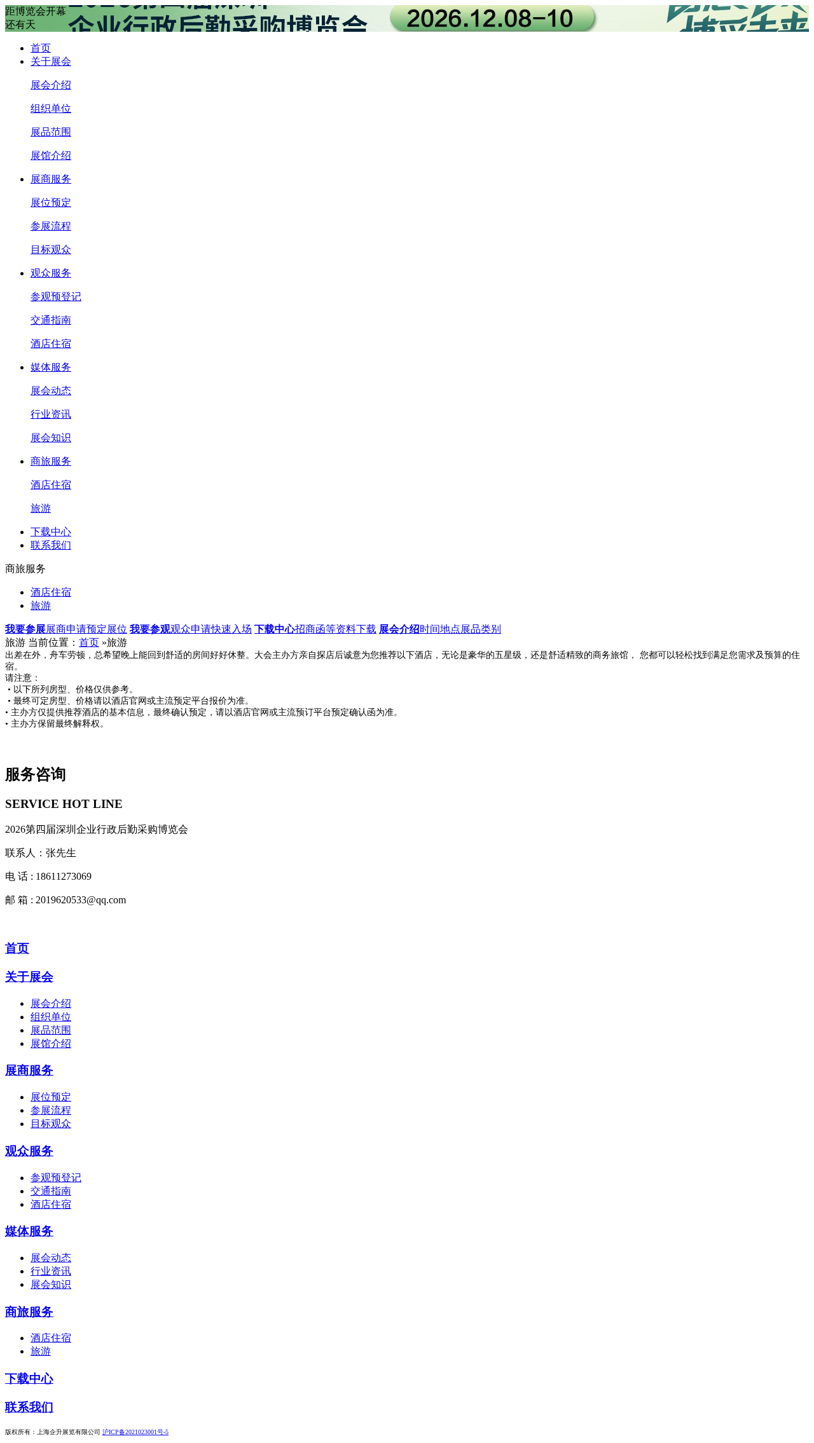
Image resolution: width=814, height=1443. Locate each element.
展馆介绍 (51, 155)
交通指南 (51, 320)
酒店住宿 (51, 343)
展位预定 (51, 202)
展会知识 (51, 437)
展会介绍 (51, 84)
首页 (41, 48)
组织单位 (51, 108)
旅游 (41, 508)
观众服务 (51, 273)
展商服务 (51, 179)
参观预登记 (56, 296)
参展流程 (51, 226)
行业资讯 (51, 414)
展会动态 (51, 390)
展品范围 (51, 132)
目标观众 (51, 249)
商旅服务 (51, 461)
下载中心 (51, 531)
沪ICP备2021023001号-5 (135, 1431)
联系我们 (51, 545)
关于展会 (51, 61)
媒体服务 (51, 367)
